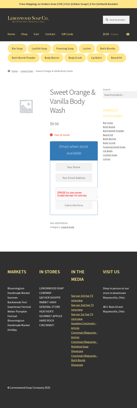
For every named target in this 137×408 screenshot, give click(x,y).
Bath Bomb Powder (23, 57)
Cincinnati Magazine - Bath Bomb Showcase (84, 360)
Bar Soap (17, 48)
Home (11, 34)
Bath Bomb (109, 126)
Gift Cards (67, 34)
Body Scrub (75, 57)
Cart (36, 34)
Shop (24, 34)
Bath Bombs (107, 48)
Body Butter (52, 57)
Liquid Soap (27, 71)
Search (106, 89)
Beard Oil (116, 57)
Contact (50, 34)
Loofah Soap (39, 48)
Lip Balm (96, 57)
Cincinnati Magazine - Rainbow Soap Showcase (84, 346)
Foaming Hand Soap (114, 147)
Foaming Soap (65, 48)
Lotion (87, 48)
